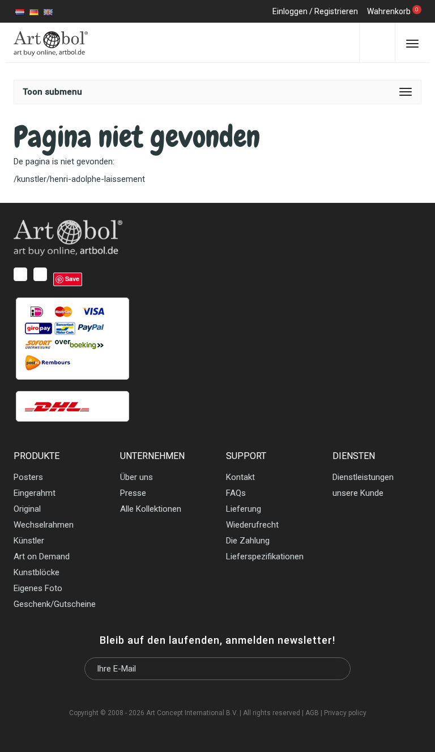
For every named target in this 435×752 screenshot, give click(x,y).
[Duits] (34, 11)
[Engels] (48, 11)
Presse (133, 493)
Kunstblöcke (36, 572)
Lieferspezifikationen (265, 556)
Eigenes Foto (38, 588)
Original (27, 509)
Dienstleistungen (363, 477)
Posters (28, 477)
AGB (312, 713)
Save (72, 278)
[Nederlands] (19, 11)
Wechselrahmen (44, 525)
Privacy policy (345, 713)
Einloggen (290, 11)
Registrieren (336, 11)
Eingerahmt (35, 493)
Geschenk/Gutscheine (55, 604)
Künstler (29, 541)
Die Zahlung (248, 541)
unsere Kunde (357, 493)
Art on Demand (42, 556)
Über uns (136, 477)
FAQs (236, 493)
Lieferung (243, 509)
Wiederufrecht (252, 525)
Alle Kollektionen (150, 509)
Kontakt (240, 477)
